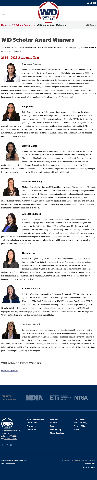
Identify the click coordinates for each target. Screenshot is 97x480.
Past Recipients (9, 370)
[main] (48, 207)
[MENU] (3, 12)
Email (92, 25)
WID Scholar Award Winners (51, 25)
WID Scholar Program (22, 25)
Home (4, 25)
